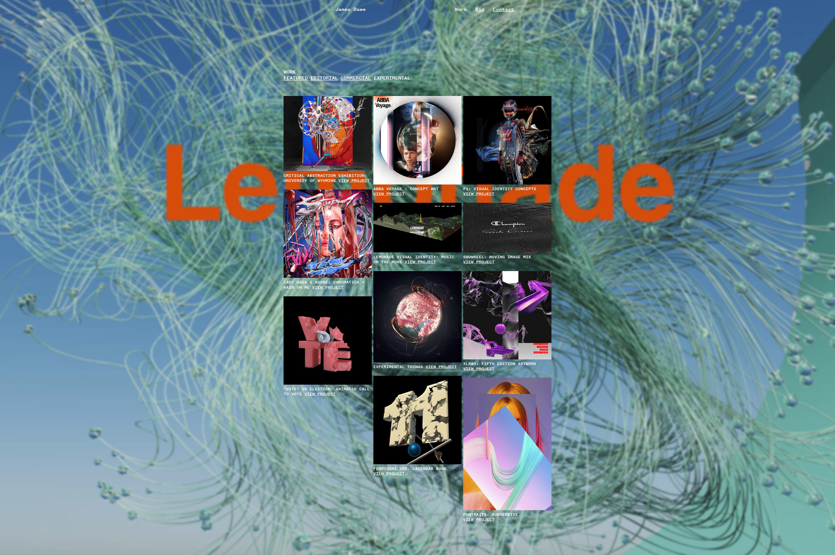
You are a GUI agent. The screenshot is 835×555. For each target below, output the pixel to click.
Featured (296, 78)
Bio (479, 9)
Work (461, 9)
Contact (503, 9)
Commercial (356, 78)
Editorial (324, 78)
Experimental (392, 78)
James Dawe (350, 9)
